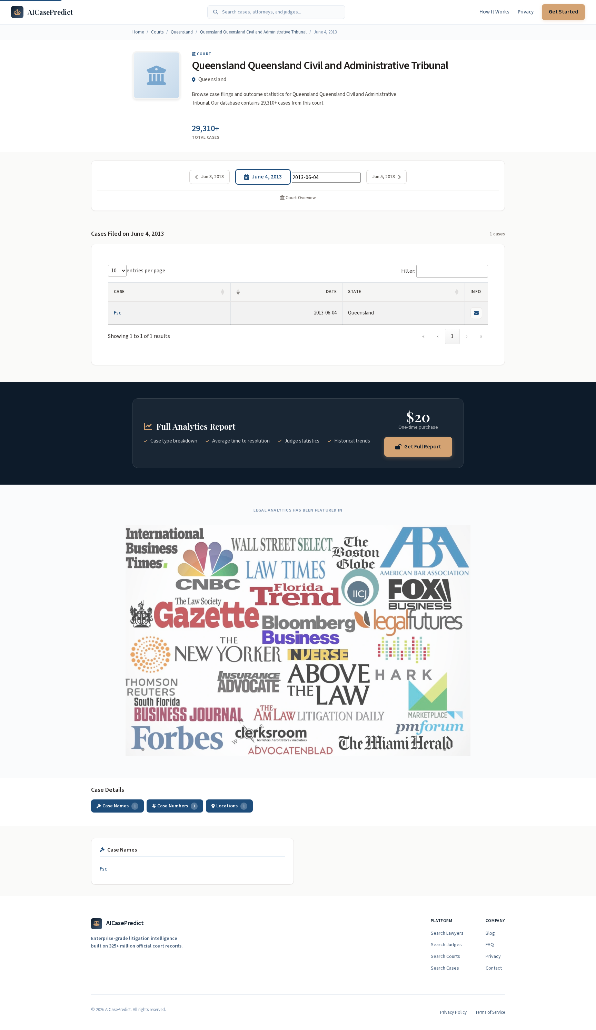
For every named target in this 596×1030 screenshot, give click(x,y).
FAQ (490, 944)
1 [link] (452, 336)
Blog (490, 933)
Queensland (182, 32)
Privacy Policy (453, 1012)
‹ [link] (437, 336)
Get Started (563, 12)
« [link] (423, 336)
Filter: (408, 271)
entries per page (146, 270)
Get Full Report (422, 446)
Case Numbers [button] (176, 806)
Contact (494, 968)
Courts (157, 32)
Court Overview (300, 198)
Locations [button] (230, 806)
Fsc (117, 313)
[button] (223, 292)
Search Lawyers (447, 933)
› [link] (466, 336)
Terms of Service (490, 1012)
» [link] (481, 336)
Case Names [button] (119, 806)
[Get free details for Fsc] (476, 313)
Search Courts (445, 956)
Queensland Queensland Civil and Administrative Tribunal (253, 32)
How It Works (494, 12)
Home (138, 32)
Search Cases (445, 968)
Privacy (526, 12)
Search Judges (446, 944)
